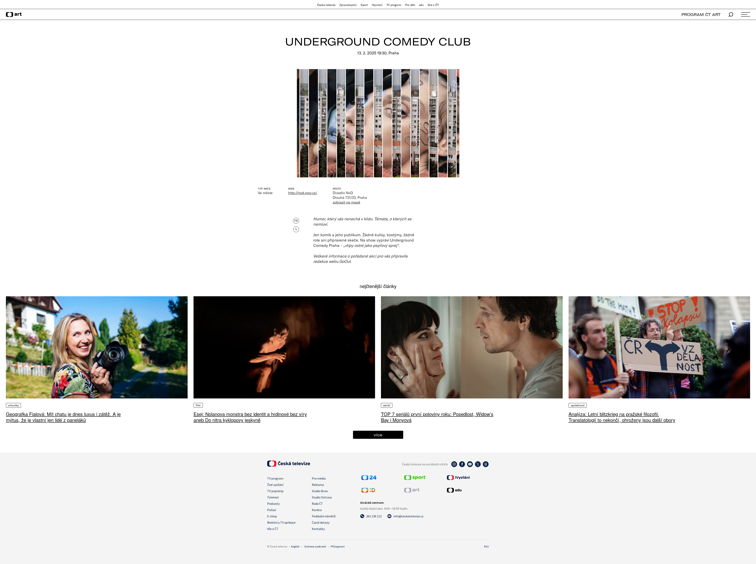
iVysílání (377, 5)
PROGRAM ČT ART (701, 14)
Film (198, 405)
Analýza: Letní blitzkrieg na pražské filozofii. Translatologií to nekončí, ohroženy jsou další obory (622, 416)
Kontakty (318, 529)
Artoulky (13, 405)
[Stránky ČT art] (411, 491)
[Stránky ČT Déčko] (368, 491)
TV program (393, 5)
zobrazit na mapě (346, 202)
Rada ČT (317, 504)
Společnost (578, 405)
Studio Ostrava (322, 497)
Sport (364, 5)
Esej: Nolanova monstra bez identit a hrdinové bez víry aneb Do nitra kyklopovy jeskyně (250, 416)
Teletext (273, 497)
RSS (486, 546)
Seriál (386, 405)
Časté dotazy (320, 522)
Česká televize (326, 5)
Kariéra (317, 510)
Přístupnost (338, 546)
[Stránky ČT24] (368, 479)
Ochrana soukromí (315, 546)
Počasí (271, 510)
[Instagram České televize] (454, 466)
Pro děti (410, 5)
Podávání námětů (323, 516)
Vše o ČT (433, 5)
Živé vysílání (275, 485)
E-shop (272, 516)
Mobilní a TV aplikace (281, 522)
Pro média (319, 478)
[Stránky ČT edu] (467, 490)
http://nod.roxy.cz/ (302, 193)
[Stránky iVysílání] (467, 477)
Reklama (318, 485)
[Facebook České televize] (462, 466)
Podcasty (273, 504)
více (378, 434)
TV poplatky (275, 491)
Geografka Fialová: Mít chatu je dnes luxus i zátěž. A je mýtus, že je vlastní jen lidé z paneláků (63, 416)
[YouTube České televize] (470, 466)
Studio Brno (320, 491)
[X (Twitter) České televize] (478, 466)
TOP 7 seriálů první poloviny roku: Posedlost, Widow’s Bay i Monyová (437, 416)
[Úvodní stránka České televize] (288, 466)
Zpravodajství (348, 5)
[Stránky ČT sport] (414, 479)
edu (421, 5)
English (295, 546)
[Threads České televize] (486, 466)
